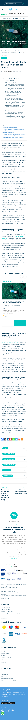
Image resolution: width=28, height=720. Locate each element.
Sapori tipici (7, 470)
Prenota (20, 323)
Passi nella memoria (7, 52)
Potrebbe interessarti (8, 132)
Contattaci (5, 604)
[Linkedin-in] (12, 711)
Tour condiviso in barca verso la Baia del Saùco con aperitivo (14, 138)
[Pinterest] (10, 439)
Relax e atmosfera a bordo (10, 127)
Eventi (7, 50)
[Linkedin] (8, 439)
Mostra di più (14, 558)
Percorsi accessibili (18, 52)
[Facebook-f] (6, 711)
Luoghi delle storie (14, 50)
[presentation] (21, 276)
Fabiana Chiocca (6, 71)
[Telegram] (16, 439)
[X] (5, 439)
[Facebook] (2, 439)
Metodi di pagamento (11, 622)
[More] (22, 439)
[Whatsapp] (13, 439)
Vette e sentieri (8, 475)
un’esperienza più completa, (10, 342)
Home (2, 50)
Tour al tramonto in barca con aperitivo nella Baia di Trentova (14, 130)
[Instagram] (19, 439)
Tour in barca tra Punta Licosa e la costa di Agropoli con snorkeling (14, 135)
